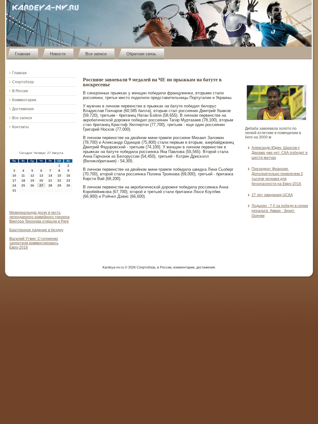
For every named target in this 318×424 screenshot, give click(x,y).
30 (68, 185)
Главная (22, 54)
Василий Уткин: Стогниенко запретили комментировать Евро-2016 (33, 243)
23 (68, 180)
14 (50, 175)
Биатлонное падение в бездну (36, 230)
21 (50, 180)
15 (59, 175)
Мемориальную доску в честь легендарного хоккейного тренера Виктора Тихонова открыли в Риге (39, 216)
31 (14, 190)
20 (41, 180)
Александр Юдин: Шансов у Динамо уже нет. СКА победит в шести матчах (279, 153)
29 (59, 185)
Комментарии (24, 100)
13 (41, 175)
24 (14, 185)
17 (14, 180)
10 (14, 175)
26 (32, 185)
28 (50, 185)
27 (41, 185)
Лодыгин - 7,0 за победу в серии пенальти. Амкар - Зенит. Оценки (280, 211)
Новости (58, 54)
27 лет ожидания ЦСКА (272, 195)
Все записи (96, 54)
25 (23, 185)
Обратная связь (141, 54)
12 (32, 175)
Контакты (20, 127)
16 (68, 175)
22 (59, 180)
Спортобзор (23, 82)
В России (20, 91)
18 (23, 180)
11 (23, 175)
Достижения (23, 109)
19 (32, 180)
